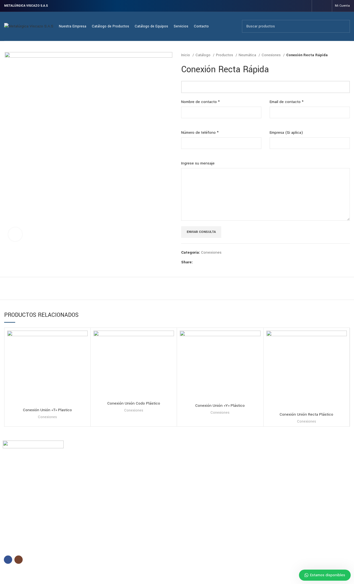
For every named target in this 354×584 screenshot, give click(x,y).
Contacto (98, 483)
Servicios (98, 473)
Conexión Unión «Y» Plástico (220, 405)
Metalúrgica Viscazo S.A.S (40, 575)
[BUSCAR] (343, 26)
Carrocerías (189, 464)
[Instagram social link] (325, 6)
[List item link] (44, 526)
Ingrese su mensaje (198, 163)
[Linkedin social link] (210, 262)
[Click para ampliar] (15, 234)
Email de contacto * (286, 101)
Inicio (186, 55)
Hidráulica (276, 464)
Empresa (98, 464)
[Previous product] (336, 55)
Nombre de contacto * (200, 101)
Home (96, 454)
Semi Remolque (192, 473)
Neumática (248, 55)
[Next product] (347, 55)
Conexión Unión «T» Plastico (47, 410)
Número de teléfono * (199, 132)
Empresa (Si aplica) (286, 132)
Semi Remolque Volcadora (201, 483)
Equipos (188, 445)
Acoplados (188, 454)
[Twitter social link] (204, 262)
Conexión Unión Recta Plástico (306, 414)
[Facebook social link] (318, 6)
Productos (225, 55)
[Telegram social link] (223, 262)
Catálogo (204, 55)
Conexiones (272, 55)
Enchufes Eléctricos (284, 454)
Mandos (274, 483)
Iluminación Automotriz (286, 473)
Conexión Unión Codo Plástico (133, 403)
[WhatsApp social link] (216, 262)
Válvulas (275, 502)
